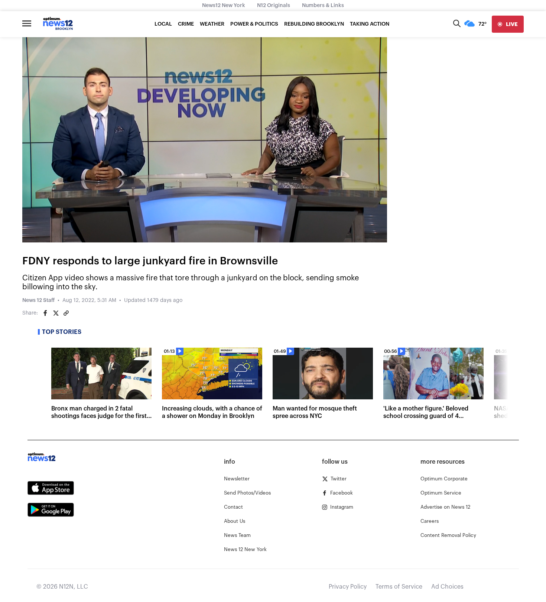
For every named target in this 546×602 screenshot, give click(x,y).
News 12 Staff (38, 300)
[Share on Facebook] (45, 313)
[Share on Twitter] (56, 313)
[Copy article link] (66, 313)
